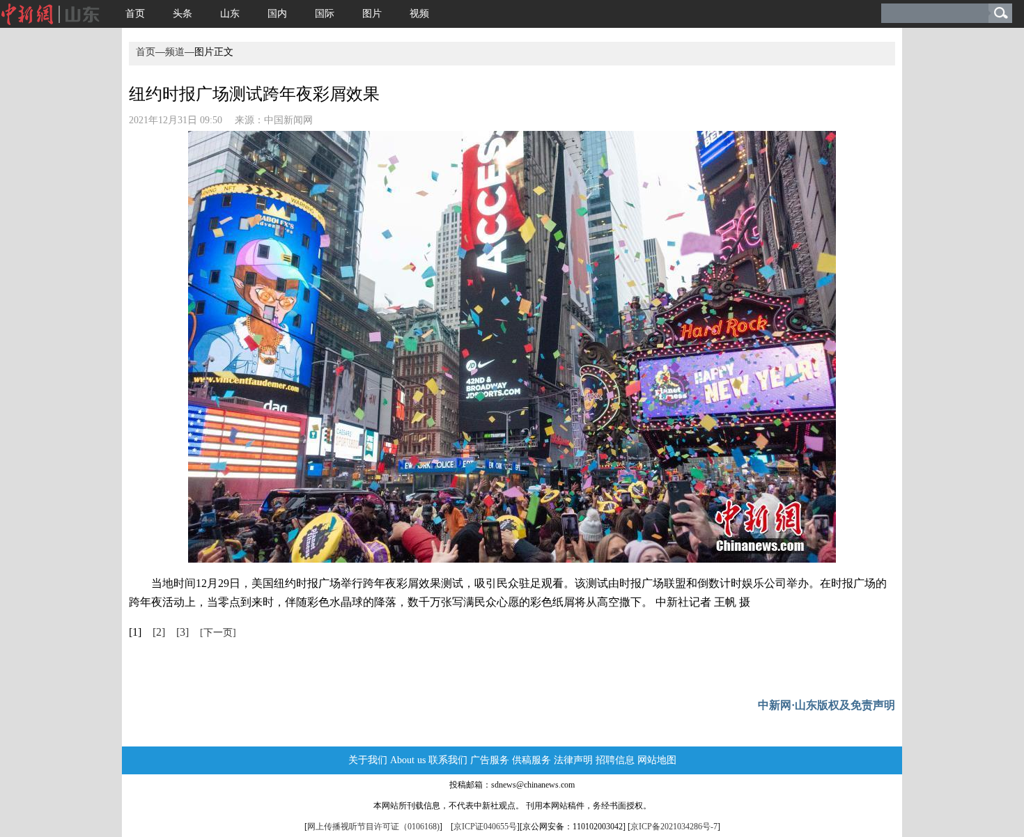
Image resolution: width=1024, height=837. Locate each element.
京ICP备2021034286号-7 (673, 826)
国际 (324, 13)
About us (408, 760)
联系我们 (447, 760)
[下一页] (218, 632)
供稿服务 (531, 760)
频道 (175, 52)
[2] (159, 632)
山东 (230, 13)
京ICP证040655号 (485, 826)
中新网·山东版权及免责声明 (826, 705)
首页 (135, 13)
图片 (372, 13)
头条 (182, 13)
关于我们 (367, 760)
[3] (182, 632)
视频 (419, 13)
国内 (277, 13)
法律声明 (573, 760)
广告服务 (489, 760)
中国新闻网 (288, 120)
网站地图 (656, 760)
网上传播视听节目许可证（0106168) (373, 826)
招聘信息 (615, 760)
